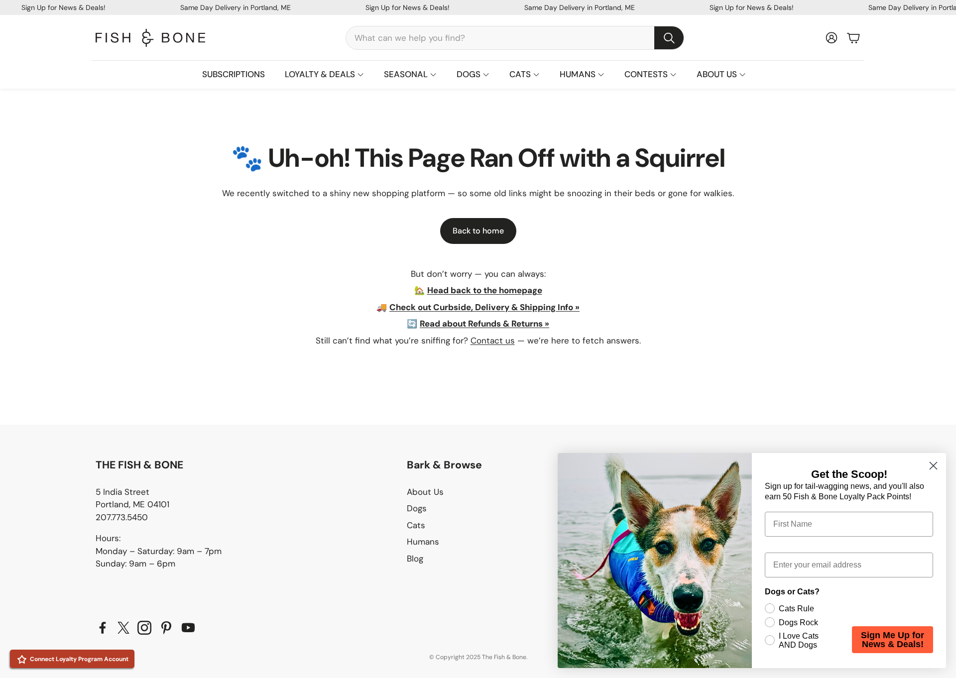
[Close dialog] (933, 465)
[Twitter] (123, 628)
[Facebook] (103, 628)
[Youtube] (188, 628)
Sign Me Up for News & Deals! (892, 639)
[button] (515, 37)
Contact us (493, 340)
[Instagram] (144, 628)
